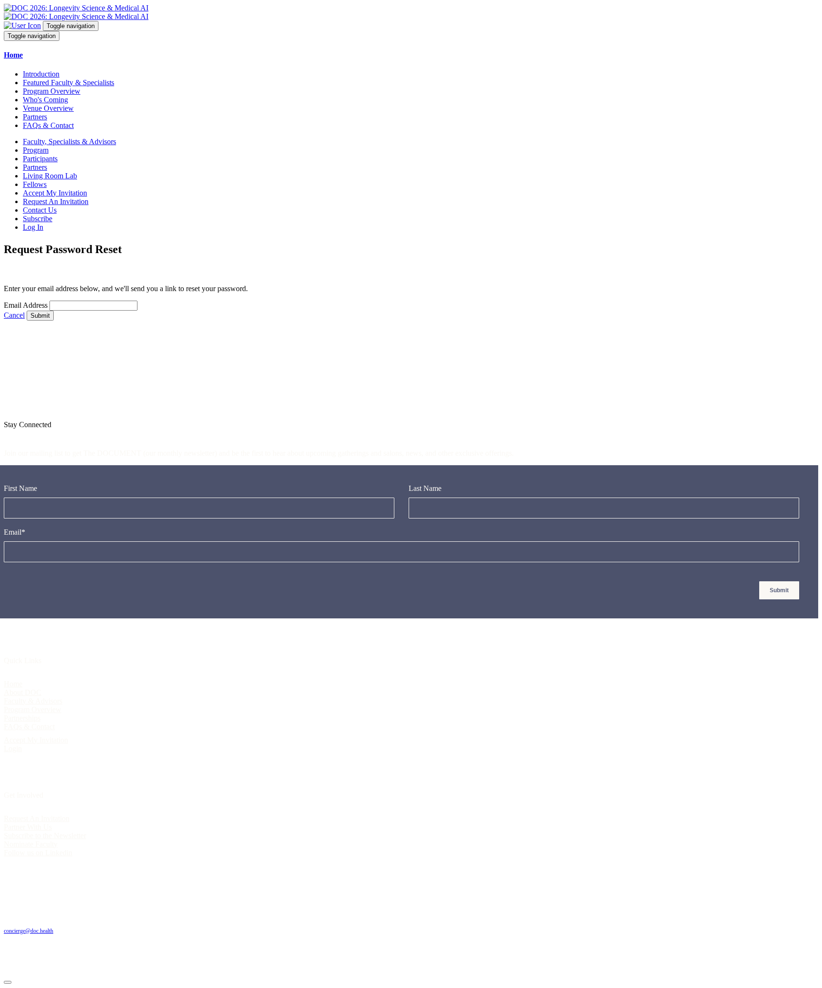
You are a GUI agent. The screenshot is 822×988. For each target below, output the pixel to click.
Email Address (26, 305)
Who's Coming (45, 100)
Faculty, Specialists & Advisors (69, 141)
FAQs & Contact (48, 125)
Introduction (41, 74)
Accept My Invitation (55, 193)
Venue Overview (48, 108)
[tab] (411, 55)
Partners (35, 117)
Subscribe (37, 219)
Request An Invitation (55, 201)
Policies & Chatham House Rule (118, 914)
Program (36, 150)
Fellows (35, 184)
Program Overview (51, 91)
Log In (33, 227)
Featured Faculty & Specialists (68, 82)
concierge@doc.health (28, 931)
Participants (40, 159)
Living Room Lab (50, 176)
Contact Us (40, 210)
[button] (411, 55)
